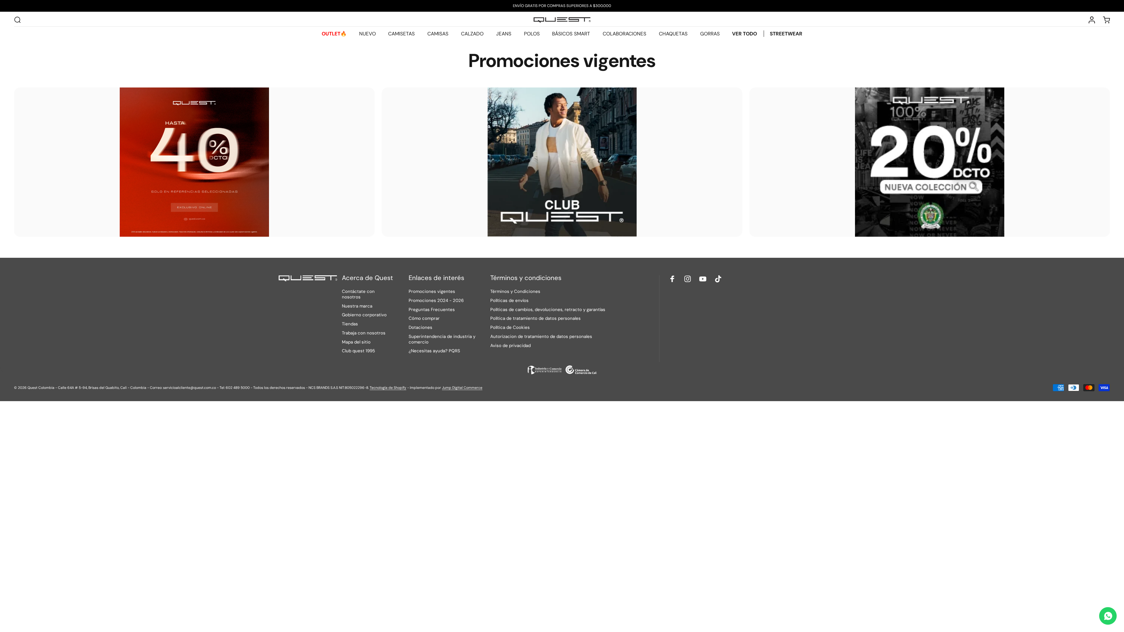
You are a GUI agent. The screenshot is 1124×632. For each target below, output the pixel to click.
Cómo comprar (424, 318)
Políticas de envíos (509, 300)
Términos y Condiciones (515, 291)
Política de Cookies (510, 327)
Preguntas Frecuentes (432, 309)
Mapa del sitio (356, 342)
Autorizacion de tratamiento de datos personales (541, 336)
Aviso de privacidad (510, 345)
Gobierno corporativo (364, 315)
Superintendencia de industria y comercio (442, 339)
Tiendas (350, 324)
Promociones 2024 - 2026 (436, 300)
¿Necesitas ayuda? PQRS (434, 351)
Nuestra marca (357, 306)
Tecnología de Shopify (388, 387)
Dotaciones (420, 327)
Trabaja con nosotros (363, 333)
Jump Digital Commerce (462, 387)
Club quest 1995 (358, 351)
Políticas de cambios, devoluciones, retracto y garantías (547, 309)
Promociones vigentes (432, 291)
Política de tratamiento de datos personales (535, 318)
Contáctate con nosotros (358, 294)
